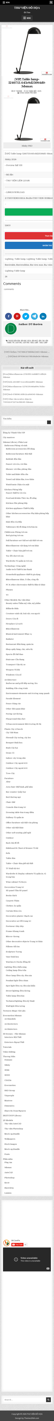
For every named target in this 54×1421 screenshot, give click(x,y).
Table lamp (43, 342)
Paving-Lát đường (14, 714)
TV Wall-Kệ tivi (13, 868)
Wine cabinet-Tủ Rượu (16, 882)
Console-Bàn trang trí (16, 807)
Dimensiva (9, 1106)
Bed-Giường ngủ (13, 797)
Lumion (7, 1193)
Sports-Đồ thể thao (14, 654)
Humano (8, 1060)
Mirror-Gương (12, 936)
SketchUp (9, 1188)
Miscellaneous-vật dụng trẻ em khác (22, 546)
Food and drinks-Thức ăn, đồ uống (21, 498)
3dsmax (8, 1167)
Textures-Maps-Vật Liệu (14, 1011)
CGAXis (7, 1080)
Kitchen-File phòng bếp (17, 503)
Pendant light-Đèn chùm (17, 980)
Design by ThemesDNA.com (27, 1418)
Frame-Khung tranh (15, 931)
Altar (8, 782)
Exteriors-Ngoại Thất (14, 1042)
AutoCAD (8, 1172)
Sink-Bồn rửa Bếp (14, 522)
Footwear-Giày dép (15, 926)
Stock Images (10, 1144)
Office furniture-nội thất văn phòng (22, 823)
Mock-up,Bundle (12, 1134)
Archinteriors (10, 1029)
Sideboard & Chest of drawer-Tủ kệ (22, 848)
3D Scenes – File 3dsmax (14, 1034)
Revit (6, 1183)
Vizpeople (9, 1095)
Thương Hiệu (9, 1056)
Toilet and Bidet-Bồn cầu (17, 474)
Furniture (9, 778)
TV (7, 595)
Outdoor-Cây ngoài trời (16, 763)
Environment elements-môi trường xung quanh (27, 693)
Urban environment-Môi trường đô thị (23, 724)
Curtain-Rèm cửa (13, 911)
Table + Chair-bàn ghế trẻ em (19, 551)
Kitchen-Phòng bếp (13, 490)
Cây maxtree (9, 437)
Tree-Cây (10, 773)
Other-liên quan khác (15, 709)
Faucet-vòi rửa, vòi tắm (16, 464)
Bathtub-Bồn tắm (13, 459)
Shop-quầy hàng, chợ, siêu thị (19, 649)
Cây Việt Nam (12, 732)
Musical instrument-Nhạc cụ (19, 634)
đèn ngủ (35, 340)
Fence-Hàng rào (13, 704)
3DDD (7, 1075)
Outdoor (10, 838)
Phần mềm (8, 1159)
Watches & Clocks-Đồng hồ (18, 962)
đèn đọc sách (26, 340)
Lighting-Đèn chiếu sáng (15, 967)
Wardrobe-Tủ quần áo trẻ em (19, 561)
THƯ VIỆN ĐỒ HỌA (27, 8)
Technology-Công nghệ (15, 566)
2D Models (8, 1120)
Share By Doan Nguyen (15, 1111)
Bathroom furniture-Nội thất (19, 454)
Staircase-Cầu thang (15, 659)
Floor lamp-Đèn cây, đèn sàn (19, 975)
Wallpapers (9, 1139)
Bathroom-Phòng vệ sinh (15, 445)
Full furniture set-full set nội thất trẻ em (24, 540)
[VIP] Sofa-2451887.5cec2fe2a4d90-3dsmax (23, 382)
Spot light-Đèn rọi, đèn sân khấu (20, 986)
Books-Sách (11, 895)
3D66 (6, 1070)
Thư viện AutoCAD (12, 1124)
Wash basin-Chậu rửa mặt (17, 484)
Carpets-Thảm (12, 901)
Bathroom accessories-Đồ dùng (20, 449)
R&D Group (9, 1090)
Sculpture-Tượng (14, 952)
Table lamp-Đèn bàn (15, 996)
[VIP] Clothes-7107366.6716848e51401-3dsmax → (27, 352)
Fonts (7, 1154)
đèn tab (42, 340)
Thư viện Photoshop (13, 1129)
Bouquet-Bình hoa (14, 743)
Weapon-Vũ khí (13, 670)
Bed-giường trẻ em (14, 535)
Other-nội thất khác (15, 828)
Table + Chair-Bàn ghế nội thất (19, 863)
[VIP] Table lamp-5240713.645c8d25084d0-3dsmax (27, 82)
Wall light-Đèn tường (15, 1006)
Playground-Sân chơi (15, 719)
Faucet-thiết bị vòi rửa (16, 493)
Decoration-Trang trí (14, 887)
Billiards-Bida (12, 608)
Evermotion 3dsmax (12, 1015)
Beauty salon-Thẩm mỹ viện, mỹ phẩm (23, 603)
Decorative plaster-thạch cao (19, 916)
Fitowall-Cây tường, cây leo (18, 738)
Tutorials (7, 1047)
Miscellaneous (12, 629)
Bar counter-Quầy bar (16, 792)
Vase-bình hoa (12, 957)
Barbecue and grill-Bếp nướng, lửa (21, 683)
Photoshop (9, 1178)
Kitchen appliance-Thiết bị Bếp (20, 508)
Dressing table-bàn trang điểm (20, 812)
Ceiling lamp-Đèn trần (16, 970)
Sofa (8, 853)
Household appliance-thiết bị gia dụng (23, 574)
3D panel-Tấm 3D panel (16, 890)
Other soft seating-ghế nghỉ (18, 833)
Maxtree (8, 1101)
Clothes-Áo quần (13, 906)
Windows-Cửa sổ (13, 675)
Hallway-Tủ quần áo (15, 817)
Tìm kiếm (7, 419)
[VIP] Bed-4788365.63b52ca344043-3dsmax (23, 394)
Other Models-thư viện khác (17, 600)
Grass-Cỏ (10, 753)
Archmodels (10, 1019)
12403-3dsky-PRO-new (28, 93)
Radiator (10, 639)
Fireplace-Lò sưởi (14, 624)
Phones (9, 590)
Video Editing (9, 1052)
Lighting (18, 342)
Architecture (10, 680)
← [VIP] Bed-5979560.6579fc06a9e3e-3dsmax (27, 356)
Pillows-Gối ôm (13, 946)
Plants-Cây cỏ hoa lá (13, 729)
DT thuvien (18, 91)
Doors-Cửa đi (12, 619)
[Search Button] (51, 2)
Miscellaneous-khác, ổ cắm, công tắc (22, 579)
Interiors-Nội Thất (12, 1037)
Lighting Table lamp (30, 342)
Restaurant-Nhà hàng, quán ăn (19, 644)
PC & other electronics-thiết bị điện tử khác (25, 585)
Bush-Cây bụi (12, 748)
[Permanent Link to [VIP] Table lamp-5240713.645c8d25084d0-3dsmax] (27, 50)
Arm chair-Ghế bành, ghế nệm (19, 787)
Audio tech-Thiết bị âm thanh (19, 569)
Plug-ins (8, 1162)
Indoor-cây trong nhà (15, 758)
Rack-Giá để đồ (12, 843)
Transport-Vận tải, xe (15, 664)
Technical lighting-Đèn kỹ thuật (20, 1001)
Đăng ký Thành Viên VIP (14, 433)
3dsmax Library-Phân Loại (15, 442)
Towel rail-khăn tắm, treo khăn (20, 479)
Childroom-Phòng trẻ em (15, 532)
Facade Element (13, 698)
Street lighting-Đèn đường (18, 991)
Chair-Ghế (10, 802)
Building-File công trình (17, 688)
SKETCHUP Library (12, 1115)
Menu (8, 2)
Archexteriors (11, 1024)
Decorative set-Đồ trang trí (18, 921)
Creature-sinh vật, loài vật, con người (23, 613)
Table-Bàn (10, 858)
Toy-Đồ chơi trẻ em (14, 556)
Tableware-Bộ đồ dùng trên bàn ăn (21, 527)
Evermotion (10, 1085)
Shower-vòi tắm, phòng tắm (18, 469)
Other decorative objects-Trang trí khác (24, 941)
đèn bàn (17, 340)
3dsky (7, 1065)
